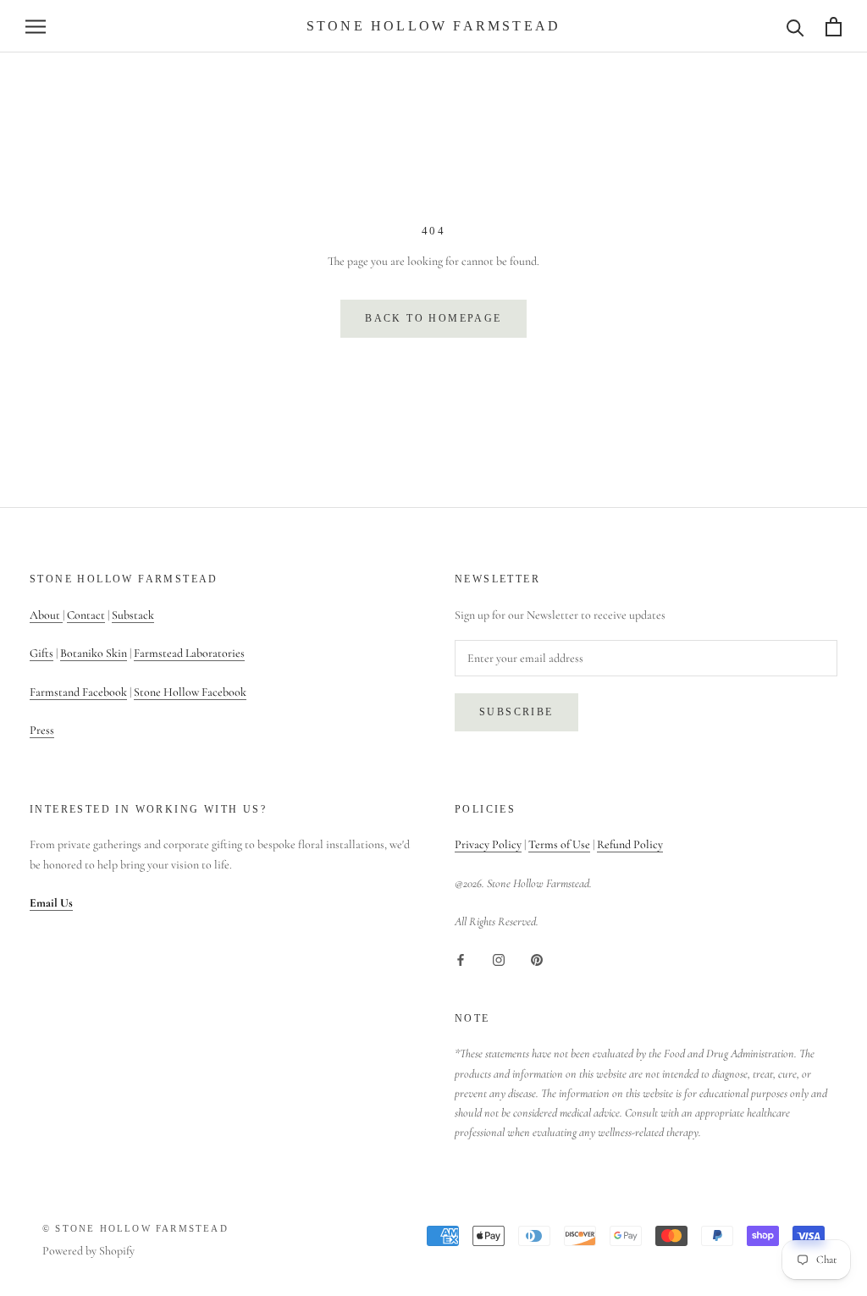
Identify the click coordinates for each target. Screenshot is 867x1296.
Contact (86, 615)
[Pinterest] (537, 958)
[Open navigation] (35, 26)
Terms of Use (559, 844)
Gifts (41, 653)
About (46, 615)
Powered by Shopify (88, 1251)
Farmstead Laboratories (189, 653)
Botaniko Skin (93, 653)
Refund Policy (630, 844)
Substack (133, 615)
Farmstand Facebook (78, 692)
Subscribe (516, 712)
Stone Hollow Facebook (190, 692)
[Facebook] (461, 958)
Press (42, 730)
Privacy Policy (488, 844)
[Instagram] (499, 958)
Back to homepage (433, 318)
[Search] (795, 27)
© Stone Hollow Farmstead (135, 1228)
